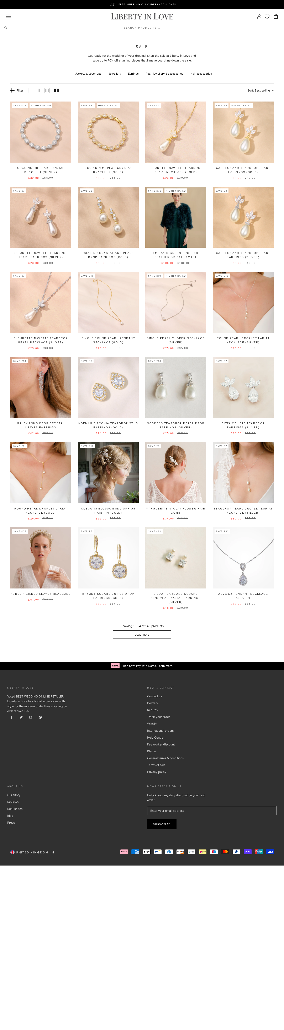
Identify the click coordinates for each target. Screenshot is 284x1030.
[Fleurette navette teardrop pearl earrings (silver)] (40, 217)
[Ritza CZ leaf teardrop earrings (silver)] (243, 387)
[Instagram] (30, 717)
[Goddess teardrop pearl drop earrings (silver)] (175, 387)
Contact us (154, 696)
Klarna (151, 751)
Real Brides (14, 808)
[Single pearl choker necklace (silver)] (175, 302)
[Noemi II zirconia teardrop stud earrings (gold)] (108, 387)
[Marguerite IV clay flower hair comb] (175, 472)
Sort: (258, 90)
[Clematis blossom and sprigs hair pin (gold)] (108, 472)
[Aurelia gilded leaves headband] (40, 557)
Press (11, 822)
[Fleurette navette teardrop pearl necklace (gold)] (175, 132)
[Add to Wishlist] (66, 107)
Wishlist (152, 723)
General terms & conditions (165, 758)
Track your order (158, 717)
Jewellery (115, 73)
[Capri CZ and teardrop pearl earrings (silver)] (243, 217)
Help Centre (155, 737)
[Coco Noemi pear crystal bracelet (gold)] (108, 132)
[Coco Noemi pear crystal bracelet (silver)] (40, 132)
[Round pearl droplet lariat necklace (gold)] (40, 472)
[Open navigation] (8, 16)
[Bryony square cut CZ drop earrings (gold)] (108, 557)
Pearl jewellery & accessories (164, 73)
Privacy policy (156, 772)
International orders (160, 730)
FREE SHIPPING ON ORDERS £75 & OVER (147, 4)
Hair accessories (201, 73)
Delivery (152, 703)
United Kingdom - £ (35, 852)
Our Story (13, 795)
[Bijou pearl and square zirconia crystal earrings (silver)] (175, 557)
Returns (152, 710)
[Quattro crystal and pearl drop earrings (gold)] (108, 217)
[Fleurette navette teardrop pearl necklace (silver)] (40, 302)
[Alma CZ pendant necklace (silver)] (243, 557)
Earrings (133, 73)
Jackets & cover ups (88, 73)
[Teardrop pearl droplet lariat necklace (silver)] (243, 472)
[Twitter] (21, 717)
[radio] (39, 90)
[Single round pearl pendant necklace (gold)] (108, 302)
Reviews (13, 802)
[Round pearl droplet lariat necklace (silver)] (243, 302)
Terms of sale (156, 765)
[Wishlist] (267, 16)
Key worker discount (161, 744)
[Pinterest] (40, 717)
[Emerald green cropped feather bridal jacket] (175, 217)
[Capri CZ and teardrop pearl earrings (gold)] (243, 132)
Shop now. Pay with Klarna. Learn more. (147, 665)
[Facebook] (11, 717)
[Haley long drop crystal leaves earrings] (40, 387)
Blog (10, 815)
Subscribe (161, 824)
